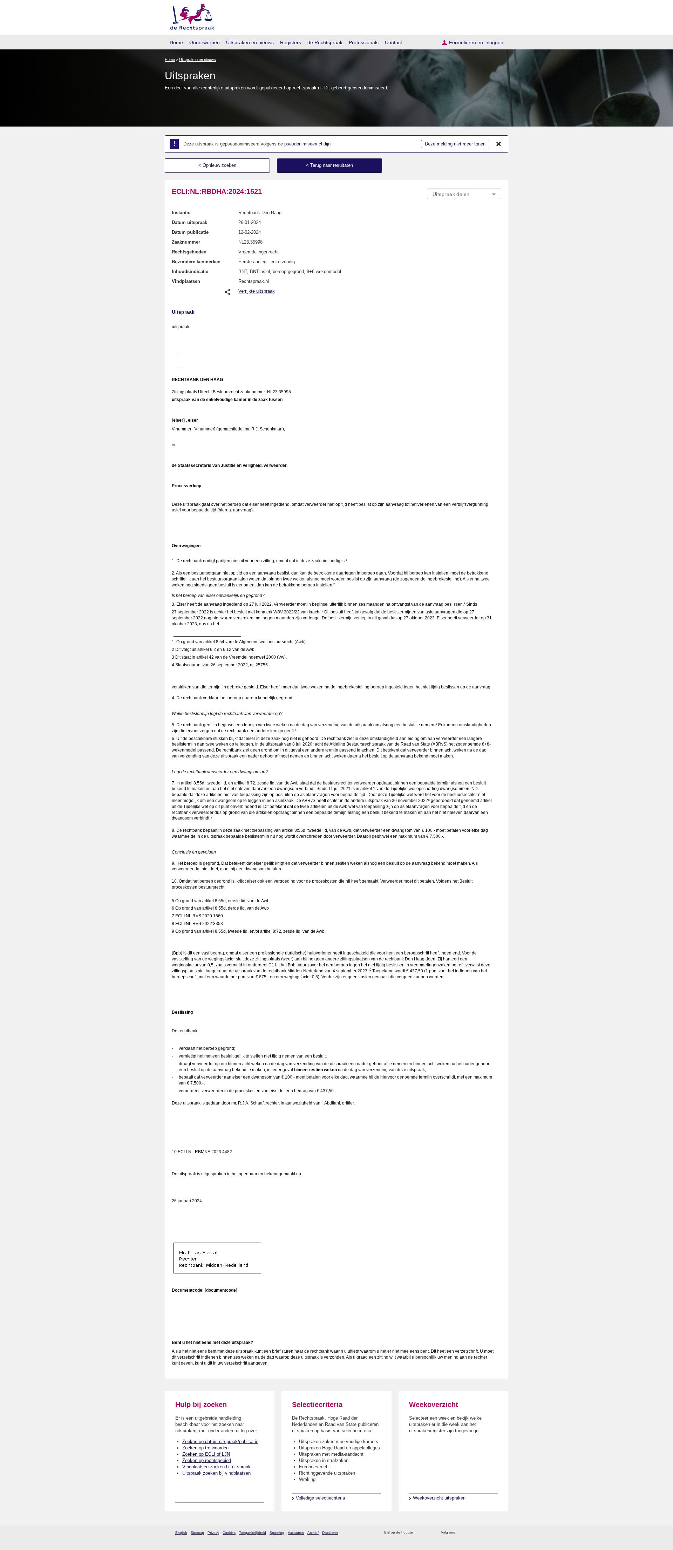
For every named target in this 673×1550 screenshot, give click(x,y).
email (428, 1532)
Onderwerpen (204, 42)
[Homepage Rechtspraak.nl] (189, 16)
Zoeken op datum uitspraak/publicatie (220, 1441)
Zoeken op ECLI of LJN (206, 1454)
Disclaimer (330, 1533)
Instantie (181, 212)
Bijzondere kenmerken (196, 261)
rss (419, 1532)
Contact (393, 42)
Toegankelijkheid (252, 1533)
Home (176, 42)
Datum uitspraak (189, 222)
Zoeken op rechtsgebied (206, 1460)
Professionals (364, 42)
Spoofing (277, 1533)
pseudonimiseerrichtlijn (307, 144)
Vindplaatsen (186, 281)
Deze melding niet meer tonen (455, 144)
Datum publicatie (190, 232)
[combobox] (464, 194)
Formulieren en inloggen (476, 42)
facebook (470, 1532)
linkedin (488, 1532)
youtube (497, 1532)
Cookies (229, 1533)
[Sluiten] (499, 144)
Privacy (213, 1533)
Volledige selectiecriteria (320, 1498)
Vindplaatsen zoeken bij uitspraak (216, 1466)
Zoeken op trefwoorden (205, 1447)
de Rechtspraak (324, 42)
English (181, 1533)
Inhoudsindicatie (190, 271)
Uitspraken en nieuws (250, 42)
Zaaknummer (186, 242)
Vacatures (296, 1533)
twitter (461, 1532)
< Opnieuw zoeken (217, 165)
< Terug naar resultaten (329, 165)
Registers (290, 42)
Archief (313, 1533)
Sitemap (197, 1533)
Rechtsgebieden (189, 251)
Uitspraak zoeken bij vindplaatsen (216, 1473)
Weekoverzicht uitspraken (439, 1498)
